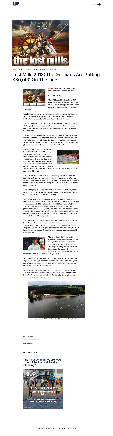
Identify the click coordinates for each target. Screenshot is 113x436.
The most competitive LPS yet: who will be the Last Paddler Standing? (42, 362)
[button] (40, 43)
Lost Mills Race (28, 343)
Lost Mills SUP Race (38, 116)
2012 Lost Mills (32, 123)
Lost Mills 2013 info (62, 88)
